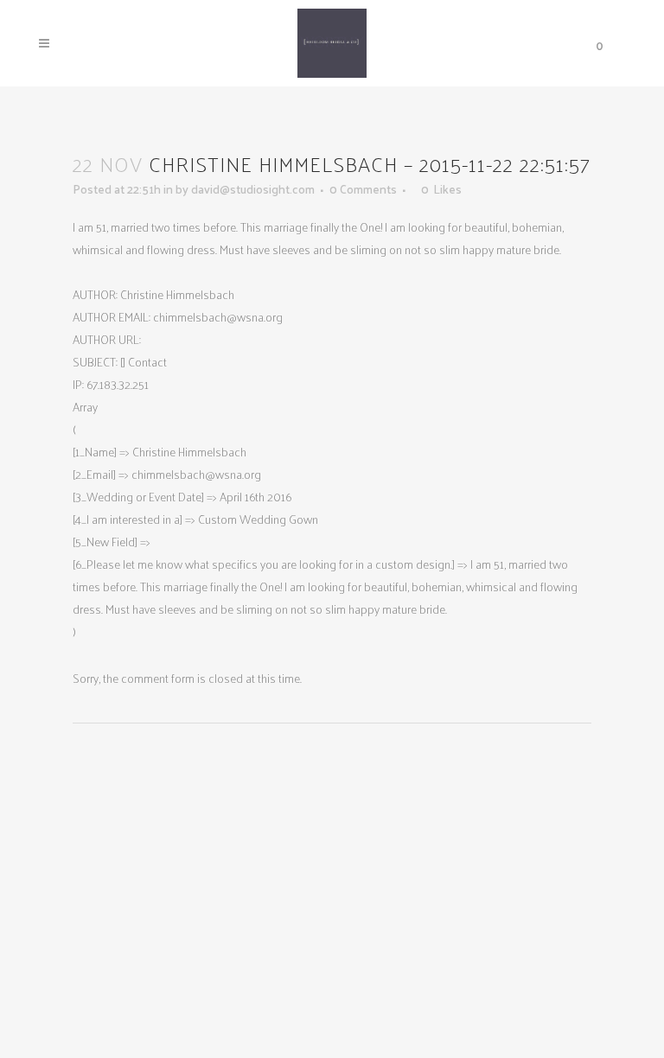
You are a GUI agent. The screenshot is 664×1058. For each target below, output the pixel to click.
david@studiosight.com (253, 189)
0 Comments (363, 189)
